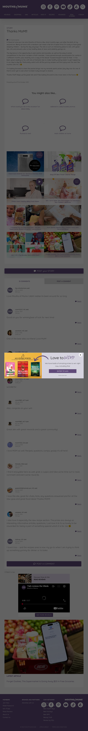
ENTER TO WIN (62, 371)
